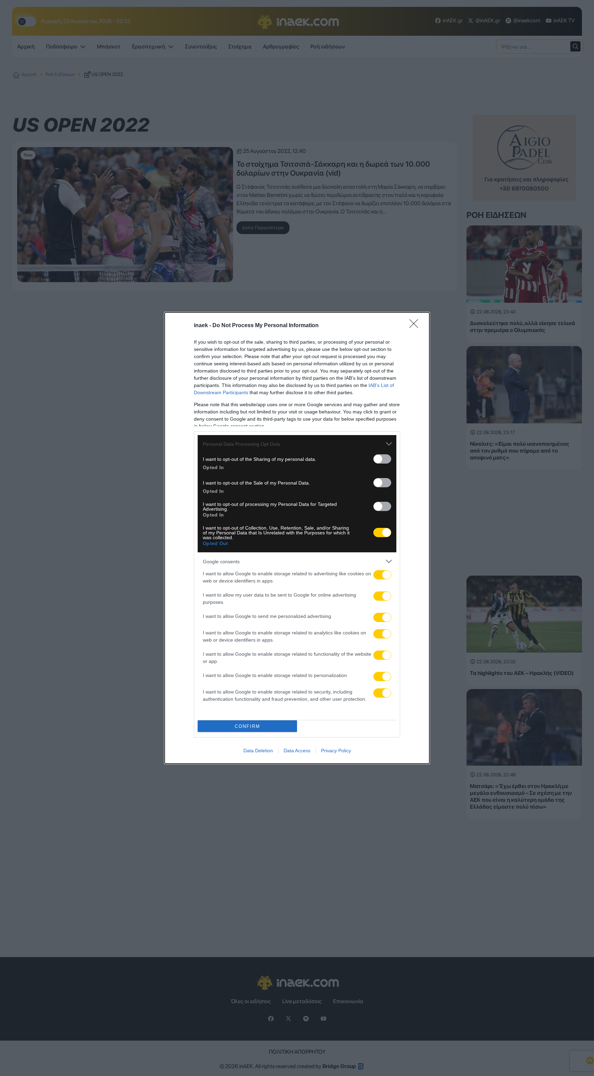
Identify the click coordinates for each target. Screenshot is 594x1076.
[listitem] (297, 443)
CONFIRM (247, 726)
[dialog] (297, 538)
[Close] (415, 325)
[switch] (382, 459)
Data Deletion (258, 750)
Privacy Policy (336, 750)
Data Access (297, 750)
